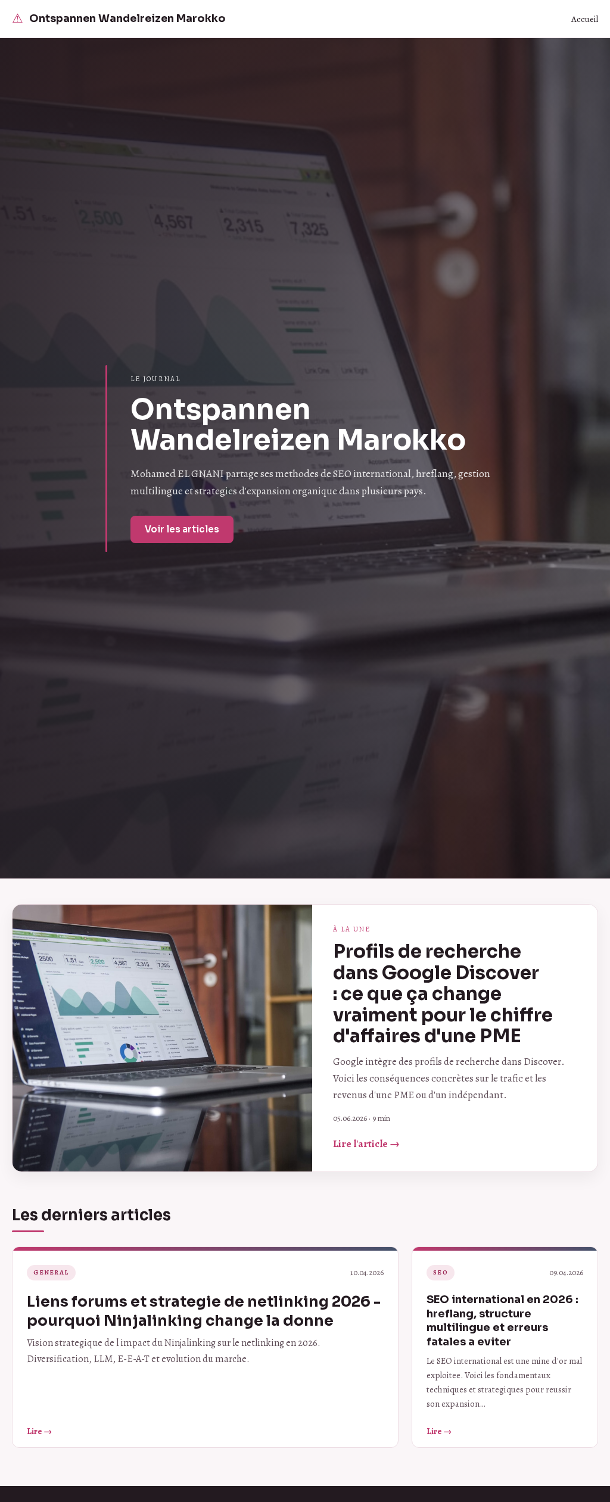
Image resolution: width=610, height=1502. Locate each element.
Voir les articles (182, 529)
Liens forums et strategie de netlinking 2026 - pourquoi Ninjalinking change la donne (204, 1311)
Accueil (584, 19)
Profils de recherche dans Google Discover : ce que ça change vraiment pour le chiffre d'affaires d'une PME (443, 994)
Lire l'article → (366, 1144)
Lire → (39, 1431)
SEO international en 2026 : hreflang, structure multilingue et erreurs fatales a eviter (502, 1320)
